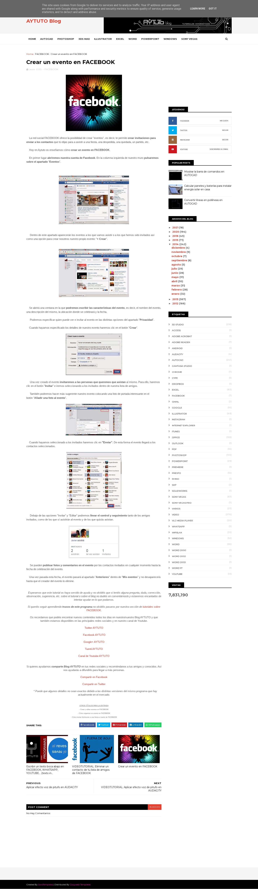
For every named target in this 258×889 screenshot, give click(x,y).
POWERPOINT (150, 38)
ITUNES (176, 431)
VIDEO (175, 514)
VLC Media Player (182, 520)
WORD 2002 (179, 556)
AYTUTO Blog (43, 21)
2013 (175, 299)
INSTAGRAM (185, 140)
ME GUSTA (224, 121)
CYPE (175, 378)
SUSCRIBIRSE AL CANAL (219, 149)
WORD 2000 (179, 550)
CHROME (177, 372)
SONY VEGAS (189, 38)
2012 (175, 303)
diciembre (178, 247)
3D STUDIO (178, 324)
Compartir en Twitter (93, 684)
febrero (177, 289)
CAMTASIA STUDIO (182, 366)
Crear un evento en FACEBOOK (137, 766)
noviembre (179, 252)
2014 (175, 244)
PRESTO (176, 473)
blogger (155, 807)
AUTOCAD (46, 38)
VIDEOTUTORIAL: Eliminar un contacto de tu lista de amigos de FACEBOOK (91, 770)
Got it (213, 8)
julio (174, 268)
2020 (176, 231)
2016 (175, 236)
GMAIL (175, 401)
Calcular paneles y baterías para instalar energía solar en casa (207, 187)
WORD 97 (177, 568)
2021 (175, 227)
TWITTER (183, 130)
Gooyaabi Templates (80, 884)
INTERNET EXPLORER (183, 425)
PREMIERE (177, 467)
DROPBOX (178, 384)
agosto (176, 264)
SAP (174, 485)
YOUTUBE (184, 149)
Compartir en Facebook (93, 677)
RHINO (175, 479)
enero (175, 293)
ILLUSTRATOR (103, 38)
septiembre (179, 260)
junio (175, 272)
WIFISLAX (177, 532)
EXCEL (120, 38)
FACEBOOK (42, 54)
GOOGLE (177, 407)
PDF (174, 449)
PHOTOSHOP (65, 38)
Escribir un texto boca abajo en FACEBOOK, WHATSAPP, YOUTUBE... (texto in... (45, 770)
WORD (132, 38)
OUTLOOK (177, 443)
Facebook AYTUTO (94, 634)
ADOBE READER (181, 342)
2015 (175, 240)
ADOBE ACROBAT (182, 336)
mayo (175, 277)
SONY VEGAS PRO (181, 502)
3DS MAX (84, 38)
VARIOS (176, 508)
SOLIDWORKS (179, 491)
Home (32, 38)
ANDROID (177, 348)
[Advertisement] (200, 76)
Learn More (197, 8)
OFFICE (176, 437)
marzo (176, 285)
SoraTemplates (45, 884)
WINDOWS (170, 38)
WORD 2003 (179, 562)
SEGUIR (225, 130)
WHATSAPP (178, 526)
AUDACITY (177, 354)
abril (174, 281)
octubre (177, 256)
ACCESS (176, 330)
